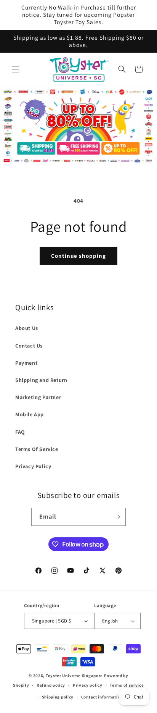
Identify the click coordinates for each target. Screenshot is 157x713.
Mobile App (29, 414)
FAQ (20, 431)
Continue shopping (78, 255)
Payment (26, 362)
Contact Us (29, 345)
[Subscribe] (117, 517)
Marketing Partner (38, 397)
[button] (15, 69)
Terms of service (127, 685)
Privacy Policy (33, 466)
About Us (26, 328)
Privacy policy (88, 685)
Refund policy (51, 685)
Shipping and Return (41, 380)
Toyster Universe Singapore (74, 675)
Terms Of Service (36, 449)
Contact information (102, 697)
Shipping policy (58, 697)
